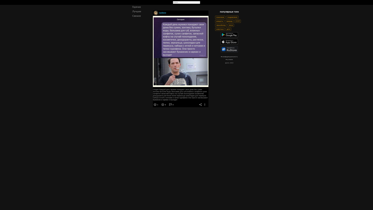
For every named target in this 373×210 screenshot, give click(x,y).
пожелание (220, 17)
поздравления (232, 17)
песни (231, 25)
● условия (229, 59)
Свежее (136, 16)
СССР (238, 21)
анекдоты (219, 21)
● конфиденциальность (229, 56)
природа (229, 21)
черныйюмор (221, 25)
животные (220, 29)
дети (228, 29)
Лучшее (136, 11)
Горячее (136, 7)
